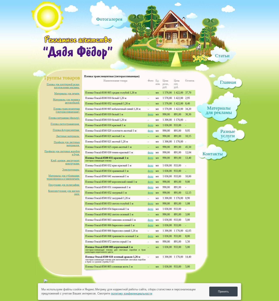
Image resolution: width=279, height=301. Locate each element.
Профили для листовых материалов (67, 144)
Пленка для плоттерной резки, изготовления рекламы (63, 86)
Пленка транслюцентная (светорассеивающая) (66, 110)
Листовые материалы (68, 136)
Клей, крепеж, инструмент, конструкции (65, 162)
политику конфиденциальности (131, 293)
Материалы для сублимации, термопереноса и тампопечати (63, 177)
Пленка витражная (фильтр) (64, 117)
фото (150, 114)
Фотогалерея (109, 19)
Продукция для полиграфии (64, 184)
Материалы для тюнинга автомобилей (66, 101)
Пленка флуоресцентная (66, 130)
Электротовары (71, 169)
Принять (223, 291)
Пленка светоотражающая (65, 123)
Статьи (222, 55)
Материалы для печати (67, 93)
